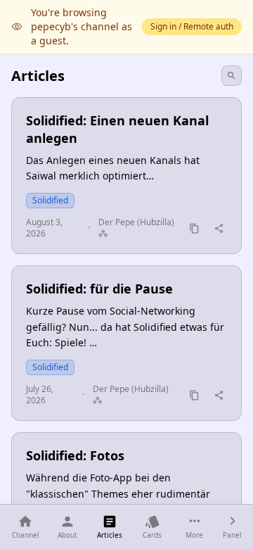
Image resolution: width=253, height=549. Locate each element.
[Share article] (219, 228)
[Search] (231, 75)
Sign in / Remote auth (191, 26)
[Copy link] (194, 228)
